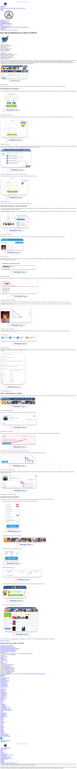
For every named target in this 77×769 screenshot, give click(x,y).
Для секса (2, 696)
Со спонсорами (3, 707)
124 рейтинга (7, 665)
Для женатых (3, 705)
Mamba (1, 730)
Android (65, 62)
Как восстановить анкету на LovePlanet (8, 647)
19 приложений (7, 667)
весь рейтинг (12, 654)
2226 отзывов (6, 668)
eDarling (2, 726)
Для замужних (3, 704)
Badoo (1, 728)
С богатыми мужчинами (5, 706)
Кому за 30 (2, 700)
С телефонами (3, 682)
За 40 (1, 701)
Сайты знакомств (3, 6)
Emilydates (2, 731)
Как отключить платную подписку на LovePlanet (9, 648)
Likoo (1, 661)
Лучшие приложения (4, 734)
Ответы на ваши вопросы (40, 673)
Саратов (2, 719)
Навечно (2, 732)
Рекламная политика (4, 758)
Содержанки (2, 694)
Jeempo (1, 725)
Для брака (2, 690)
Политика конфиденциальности (6, 754)
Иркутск (2, 720)
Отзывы (2, 9)
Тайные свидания (3, 693)
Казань (1, 721)
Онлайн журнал (3, 21)
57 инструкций (7, 671)
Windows (69, 62)
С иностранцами (3, 685)
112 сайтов (6, 666)
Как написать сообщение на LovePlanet (8, 651)
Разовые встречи (3, 697)
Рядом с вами (3, 698)
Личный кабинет (3, 753)
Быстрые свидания (4, 684)
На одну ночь (3, 688)
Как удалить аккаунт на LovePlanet (7, 645)
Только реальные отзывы (5, 673)
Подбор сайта (3, 8)
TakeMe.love (2, 655)
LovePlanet (2, 658)
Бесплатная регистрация (5, 677)
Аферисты (2, 759)
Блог (1, 750)
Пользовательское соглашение (6, 757)
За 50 (1, 702)
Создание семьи (3, 689)
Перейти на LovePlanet (4, 50)
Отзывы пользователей (4, 20)
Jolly (1, 724)
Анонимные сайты (4, 681)
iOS (63, 62)
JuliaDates (3, 675)
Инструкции (2, 751)
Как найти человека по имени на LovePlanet (8, 649)
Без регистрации (3, 679)
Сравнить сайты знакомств (5, 747)
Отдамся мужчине (3, 686)
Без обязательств (3, 692)
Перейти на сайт (3, 657)
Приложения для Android (5, 736)
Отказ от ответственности (5, 756)
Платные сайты (3, 678)
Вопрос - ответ (16, 8)
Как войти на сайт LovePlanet (6, 646)
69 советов (7, 669)
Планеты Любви (15, 638)
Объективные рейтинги (30, 673)
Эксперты (2, 761)
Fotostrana (2, 729)
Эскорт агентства (3, 695)
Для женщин (2, 703)
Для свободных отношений (5, 708)
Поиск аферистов (22, 8)
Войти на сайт (30, 653)
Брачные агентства (4, 683)
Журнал (1, 10)
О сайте (1, 752)
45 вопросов (8, 670)
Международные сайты (4, 680)
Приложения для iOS (4, 735)
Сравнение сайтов (9, 8)
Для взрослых (3, 691)
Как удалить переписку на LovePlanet (7, 650)
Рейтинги (2, 19)
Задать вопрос (3, 755)
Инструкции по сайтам (4, 22)
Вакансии (2, 760)
